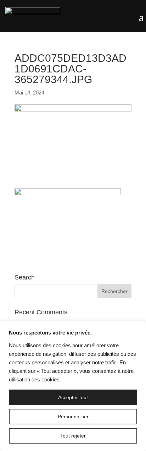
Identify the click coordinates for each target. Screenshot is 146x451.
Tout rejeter (73, 436)
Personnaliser (73, 416)
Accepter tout (73, 397)
